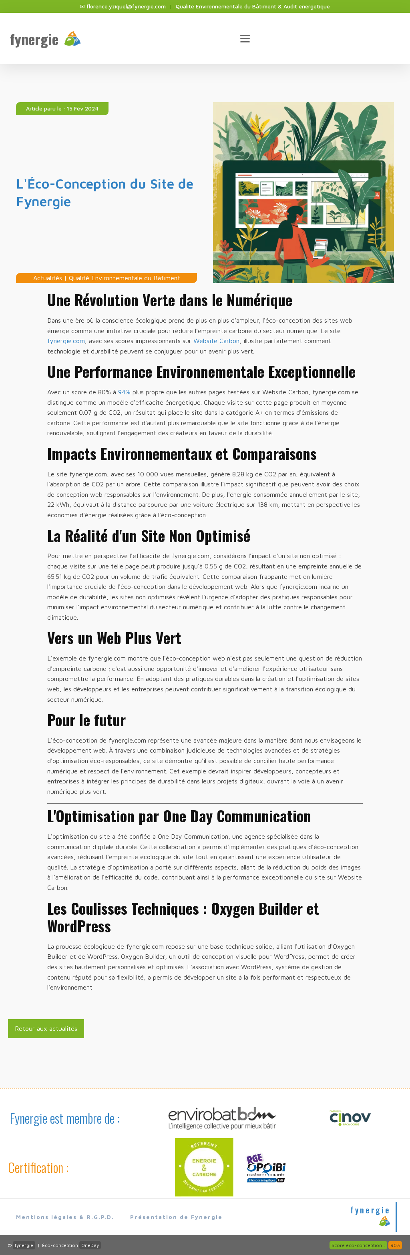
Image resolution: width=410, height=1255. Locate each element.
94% (124, 392)
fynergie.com (66, 340)
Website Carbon (216, 340)
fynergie (24, 1245)
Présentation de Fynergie (176, 1216)
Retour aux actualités (46, 1028)
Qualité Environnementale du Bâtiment (124, 277)
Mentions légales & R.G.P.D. (65, 1216)
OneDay (90, 1245)
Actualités (47, 277)
